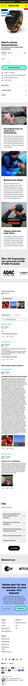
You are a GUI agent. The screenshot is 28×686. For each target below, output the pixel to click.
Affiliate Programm (6, 651)
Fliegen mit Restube (20, 622)
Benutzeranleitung (6, 631)
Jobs (16, 628)
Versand (3, 622)
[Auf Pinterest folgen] (10, 659)
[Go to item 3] (21, 305)
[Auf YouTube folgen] (13, 659)
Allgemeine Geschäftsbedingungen (9, 680)
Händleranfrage (5, 641)
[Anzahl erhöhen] (8, 61)
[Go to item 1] (5, 305)
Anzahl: (3, 58)
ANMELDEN (20, 608)
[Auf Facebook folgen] (2, 659)
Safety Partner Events (5, 648)
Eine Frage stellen (7, 298)
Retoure (3, 625)
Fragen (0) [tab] (17, 315)
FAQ (16, 625)
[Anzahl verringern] (3, 61)
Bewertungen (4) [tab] (6, 315)
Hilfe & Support (5, 628)
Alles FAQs (14, 548)
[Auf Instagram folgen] (6, 659)
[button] (7, 441)
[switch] (3, 684)
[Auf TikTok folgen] (17, 659)
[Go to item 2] (13, 305)
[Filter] (2, 319)
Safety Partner (5, 644)
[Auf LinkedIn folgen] (21, 659)
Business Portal (5, 639)
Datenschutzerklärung (15, 678)
